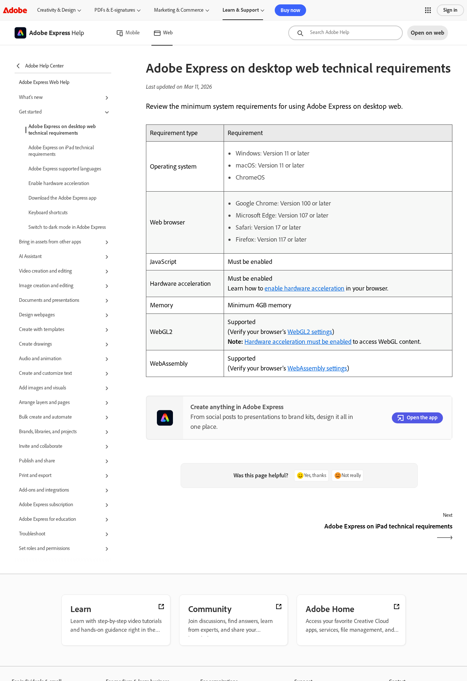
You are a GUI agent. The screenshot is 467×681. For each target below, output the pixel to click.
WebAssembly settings (317, 368)
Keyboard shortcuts (47, 212)
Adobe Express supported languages (64, 169)
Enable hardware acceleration (58, 183)
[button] (428, 10)
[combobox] (345, 33)
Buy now (290, 10)
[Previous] (221, 532)
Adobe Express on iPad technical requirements (61, 151)
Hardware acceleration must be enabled (297, 342)
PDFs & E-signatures (114, 10)
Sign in (450, 10)
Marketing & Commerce (179, 10)
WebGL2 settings (309, 332)
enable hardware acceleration (304, 288)
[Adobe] (15, 10)
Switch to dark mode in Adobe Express (67, 227)
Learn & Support (241, 10)
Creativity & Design (56, 10)
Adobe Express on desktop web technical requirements (62, 129)
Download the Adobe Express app (62, 198)
